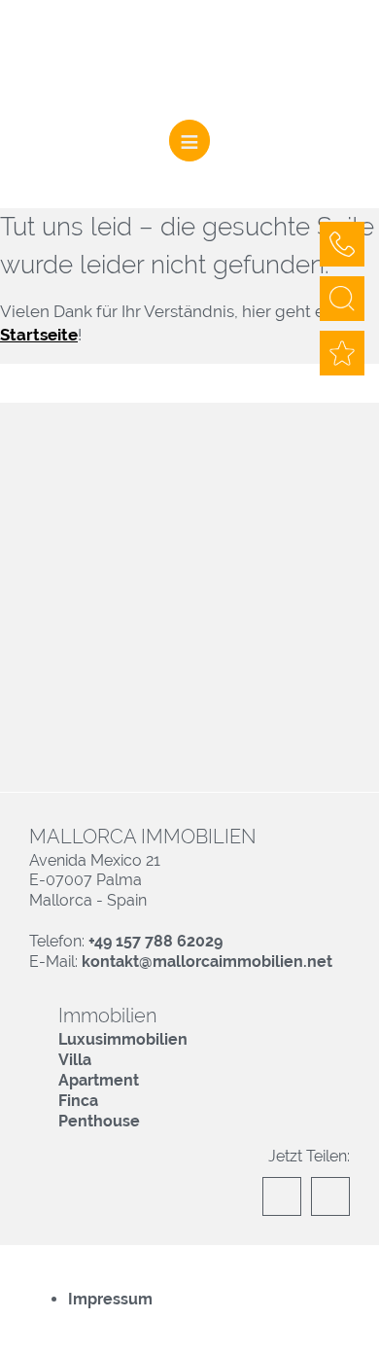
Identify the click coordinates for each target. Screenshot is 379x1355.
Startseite (39, 334)
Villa (74, 1060)
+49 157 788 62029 (155, 941)
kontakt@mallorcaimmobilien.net (207, 961)
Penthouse (99, 1121)
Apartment (98, 1080)
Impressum (110, 1299)
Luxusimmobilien (123, 1039)
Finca (78, 1100)
